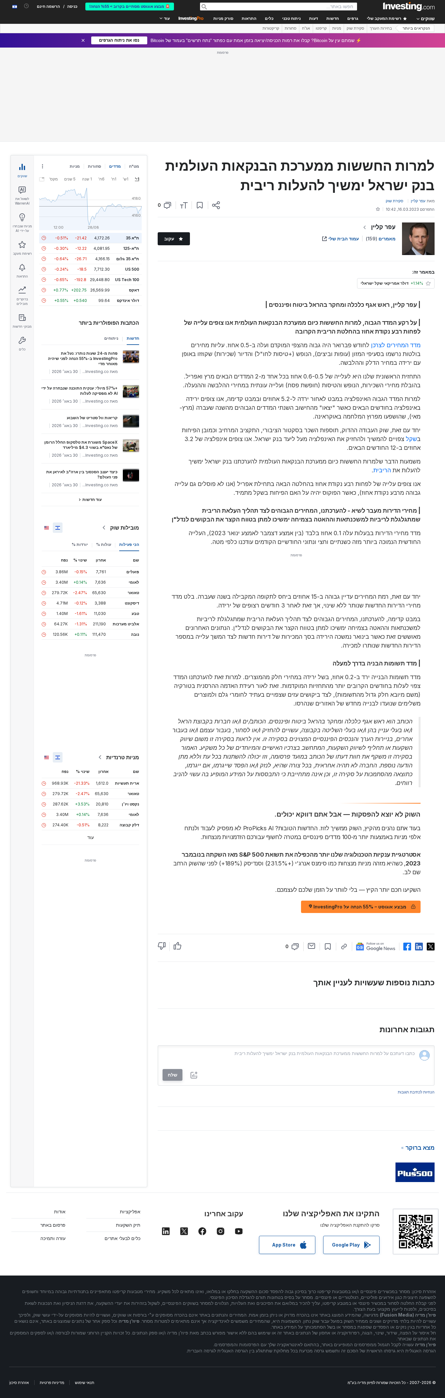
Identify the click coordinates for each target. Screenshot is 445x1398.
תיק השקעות (128, 1225)
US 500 (132, 269)
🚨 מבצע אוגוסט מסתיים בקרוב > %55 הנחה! (129, 6)
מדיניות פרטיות (52, 1382)
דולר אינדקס (128, 300)
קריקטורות (271, 28)
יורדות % (80, 544)
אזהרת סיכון (19, 1382)
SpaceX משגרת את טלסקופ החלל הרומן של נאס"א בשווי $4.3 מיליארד (81, 445)
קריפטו (321, 28)
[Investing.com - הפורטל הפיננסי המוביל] (409, 6)
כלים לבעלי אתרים (122, 1238)
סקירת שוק (355, 28)
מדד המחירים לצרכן (396, 345)
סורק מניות (223, 18)
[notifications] (26, 6)
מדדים (115, 166)
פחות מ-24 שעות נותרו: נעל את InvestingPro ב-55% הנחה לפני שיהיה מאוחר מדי (83, 358)
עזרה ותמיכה (52, 1238)
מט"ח (134, 166)
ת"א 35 (132, 237)
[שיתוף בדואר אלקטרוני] (312, 946)
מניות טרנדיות (122, 757)
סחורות (290, 28)
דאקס (134, 290)
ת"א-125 (131, 248)
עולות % (103, 544)
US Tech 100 (127, 279)
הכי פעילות (129, 544)
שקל (411, 438)
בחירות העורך (381, 28)
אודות (59, 1211)
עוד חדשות (92, 499)
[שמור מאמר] (200, 205)
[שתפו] (216, 205)
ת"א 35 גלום (127, 258)
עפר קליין (383, 226)
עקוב (169, 238)
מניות (336, 28)
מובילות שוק (124, 527)
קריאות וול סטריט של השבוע (92, 417)
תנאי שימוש (84, 1382)
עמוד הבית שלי (343, 238)
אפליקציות (130, 1211)
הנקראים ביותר (416, 28)
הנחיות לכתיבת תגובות (416, 1092)
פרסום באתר (52, 1225)
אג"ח (306, 28)
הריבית (382, 470)
